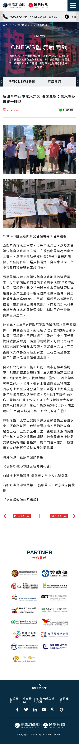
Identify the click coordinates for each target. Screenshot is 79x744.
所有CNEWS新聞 (22, 81)
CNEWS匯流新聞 (22, 25)
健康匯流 (54, 81)
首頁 (5, 25)
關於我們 (14, 700)
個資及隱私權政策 (45, 700)
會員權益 (27, 700)
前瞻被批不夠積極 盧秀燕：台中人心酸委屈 (35, 475)
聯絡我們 (64, 700)
